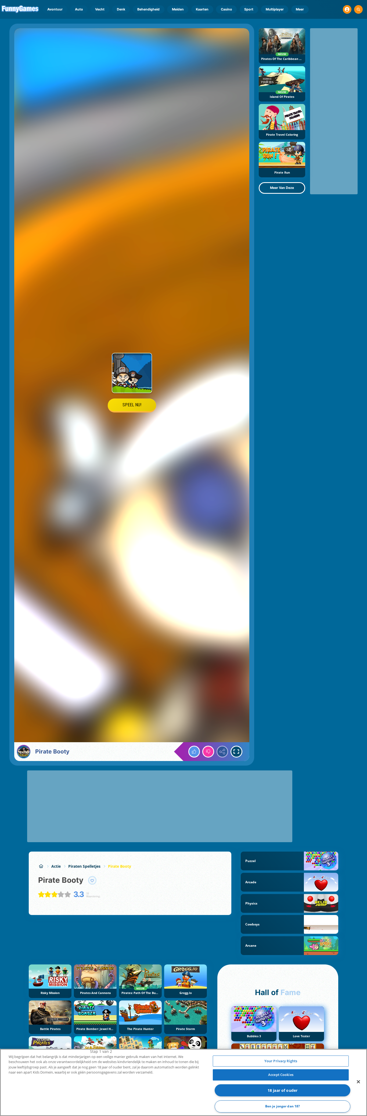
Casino (226, 9)
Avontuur (55, 9)
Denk (121, 9)
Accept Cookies (280, 1074)
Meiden (178, 9)
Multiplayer (275, 9)
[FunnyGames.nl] (41, 866)
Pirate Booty (119, 866)
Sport (248, 9)
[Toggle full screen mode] (236, 752)
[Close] (358, 1082)
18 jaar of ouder (282, 1090)
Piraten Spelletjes (84, 866)
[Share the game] (222, 752)
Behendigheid (148, 9)
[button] (347, 9)
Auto (79, 9)
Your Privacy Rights (280, 1060)
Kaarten (202, 9)
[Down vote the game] (208, 752)
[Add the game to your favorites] (92, 880)
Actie (56, 866)
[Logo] (20, 9)
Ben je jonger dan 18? (282, 1106)
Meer (300, 9)
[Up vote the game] (194, 752)
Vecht (100, 9)
